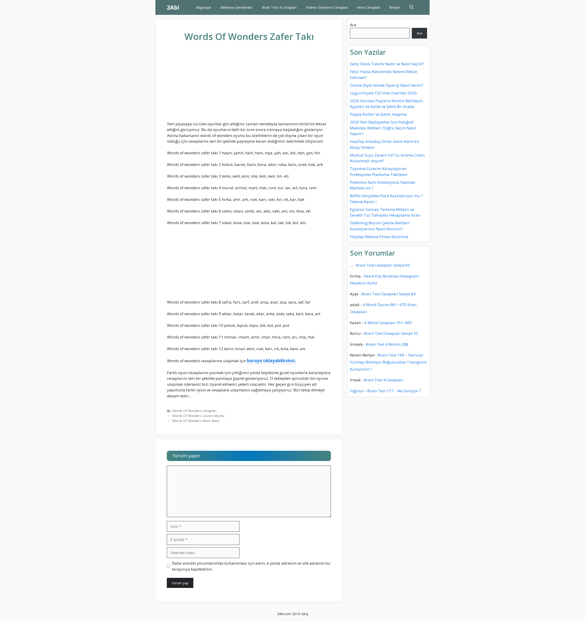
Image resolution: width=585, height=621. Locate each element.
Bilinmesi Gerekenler (237, 7)
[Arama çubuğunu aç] (411, 7)
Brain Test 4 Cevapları (279, 7)
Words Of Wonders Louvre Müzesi (198, 416)
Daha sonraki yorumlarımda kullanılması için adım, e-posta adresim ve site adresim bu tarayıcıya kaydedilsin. (251, 566)
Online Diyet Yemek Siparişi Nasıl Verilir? (386, 85)
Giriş (304, 613)
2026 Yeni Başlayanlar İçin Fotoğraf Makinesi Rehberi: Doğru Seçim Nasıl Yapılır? (383, 127)
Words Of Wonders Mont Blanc (196, 421)
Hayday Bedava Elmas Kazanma (379, 236)
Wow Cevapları (368, 7)
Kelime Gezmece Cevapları (327, 7)
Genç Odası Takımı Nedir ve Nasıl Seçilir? (387, 63)
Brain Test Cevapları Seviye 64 (389, 293)
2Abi (173, 7)
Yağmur (357, 390)
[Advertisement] (249, 85)
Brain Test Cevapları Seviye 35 (391, 333)
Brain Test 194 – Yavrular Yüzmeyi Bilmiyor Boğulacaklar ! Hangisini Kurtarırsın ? (388, 362)
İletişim (394, 7)
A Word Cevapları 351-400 (388, 322)
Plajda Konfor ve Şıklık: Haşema (378, 114)
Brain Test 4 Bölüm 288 (387, 344)
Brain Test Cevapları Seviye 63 (383, 265)
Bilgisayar (203, 7)
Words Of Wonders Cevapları (194, 411)
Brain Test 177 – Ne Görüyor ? (394, 390)
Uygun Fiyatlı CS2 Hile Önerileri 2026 (383, 93)
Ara (353, 24)
